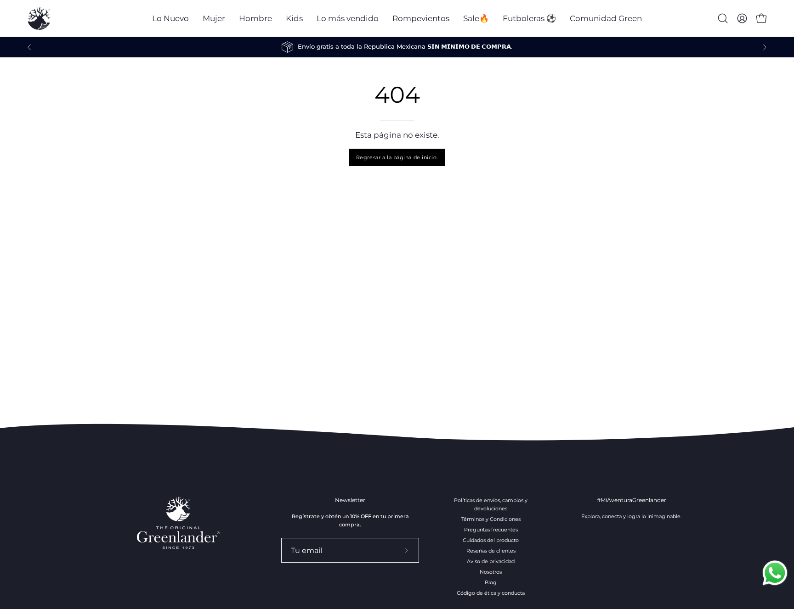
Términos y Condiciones (491, 519)
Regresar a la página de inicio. (397, 157)
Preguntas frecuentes (491, 529)
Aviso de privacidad (491, 561)
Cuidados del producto (491, 540)
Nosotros (491, 572)
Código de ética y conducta (491, 593)
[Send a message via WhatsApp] (774, 573)
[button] (214, 18)
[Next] (764, 47)
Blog (491, 582)
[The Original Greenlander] (39, 18)
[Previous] (29, 47)
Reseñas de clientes (491, 551)
